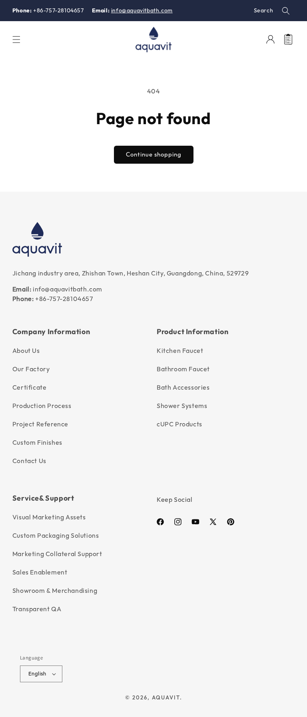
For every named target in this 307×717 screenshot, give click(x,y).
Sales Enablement (40, 572)
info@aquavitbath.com (142, 10)
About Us (26, 351)
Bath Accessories (183, 387)
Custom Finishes (37, 442)
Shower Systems (182, 406)
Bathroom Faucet (183, 369)
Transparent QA (36, 609)
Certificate (29, 387)
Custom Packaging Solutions (55, 535)
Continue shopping (153, 154)
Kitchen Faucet (180, 351)
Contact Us (29, 461)
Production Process (42, 406)
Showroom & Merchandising (54, 590)
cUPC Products (179, 424)
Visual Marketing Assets (49, 517)
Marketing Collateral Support (57, 554)
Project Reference (40, 424)
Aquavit (166, 697)
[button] (286, 11)
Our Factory (31, 369)
